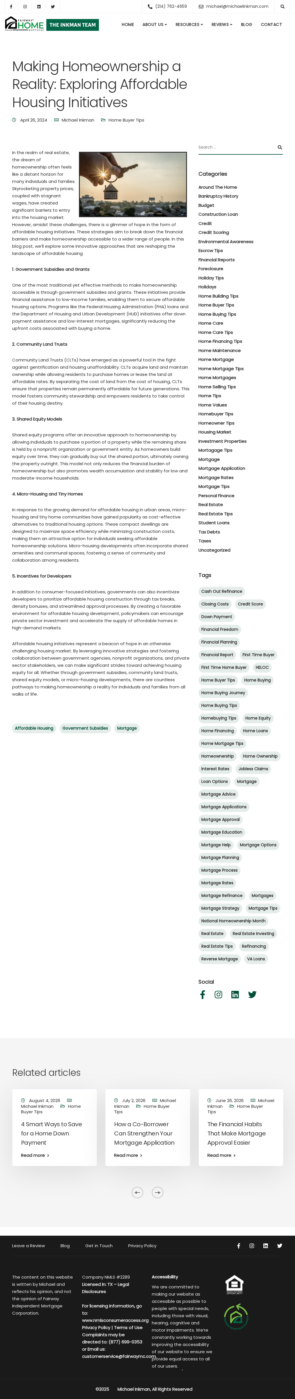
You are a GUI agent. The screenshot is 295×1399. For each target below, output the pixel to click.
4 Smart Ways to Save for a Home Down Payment (51, 1133)
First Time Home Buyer (224, 667)
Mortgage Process (219, 870)
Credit (205, 223)
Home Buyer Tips (126, 120)
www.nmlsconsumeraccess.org (115, 1320)
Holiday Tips (211, 278)
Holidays (207, 287)
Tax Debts (209, 532)
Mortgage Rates (216, 477)
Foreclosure (210, 269)
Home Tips (209, 396)
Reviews (220, 24)
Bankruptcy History (218, 196)
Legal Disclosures (105, 1287)
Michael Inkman (78, 120)
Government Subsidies (85, 728)
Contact (271, 24)
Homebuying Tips (218, 718)
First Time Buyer (259, 655)
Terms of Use (128, 1327)
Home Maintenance (219, 350)
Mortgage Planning (220, 857)
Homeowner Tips (216, 423)
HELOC (262, 667)
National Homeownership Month (233, 921)
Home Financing (217, 731)
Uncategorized (214, 550)
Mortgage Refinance (222, 895)
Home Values (212, 405)
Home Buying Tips (217, 314)
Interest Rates (215, 769)
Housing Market (214, 432)
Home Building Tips (218, 296)
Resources (188, 24)
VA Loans (256, 959)
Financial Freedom (219, 629)
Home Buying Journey (223, 693)
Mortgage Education (221, 832)
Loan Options (214, 781)
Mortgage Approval (220, 819)
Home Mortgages (217, 377)
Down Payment (216, 617)
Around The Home (217, 187)
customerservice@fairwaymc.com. (119, 1356)
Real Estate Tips (215, 514)
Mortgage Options (258, 845)
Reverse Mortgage (219, 959)
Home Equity (258, 718)
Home (128, 24)
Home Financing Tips (220, 341)
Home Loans (255, 731)
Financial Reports (216, 260)
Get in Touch (99, 1246)
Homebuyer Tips (215, 414)
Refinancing (254, 946)
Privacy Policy (142, 1246)
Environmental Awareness (226, 241)
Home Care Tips (215, 332)
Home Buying (257, 680)
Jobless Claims (253, 769)
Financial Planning (219, 642)
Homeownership (217, 756)
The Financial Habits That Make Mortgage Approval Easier (236, 1133)
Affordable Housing (34, 728)
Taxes (204, 541)
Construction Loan (218, 214)
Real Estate (210, 504)
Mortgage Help (216, 845)
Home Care (210, 323)
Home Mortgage (216, 359)
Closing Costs (215, 604)
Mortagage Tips (215, 450)
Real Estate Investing (253, 933)
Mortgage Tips (214, 486)
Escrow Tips (210, 250)
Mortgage (127, 728)
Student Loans (214, 523)
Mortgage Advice (218, 794)
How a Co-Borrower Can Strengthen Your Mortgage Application (144, 1133)
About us (153, 24)
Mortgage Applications (224, 807)
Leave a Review (28, 1246)
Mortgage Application (221, 468)
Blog (246, 24)
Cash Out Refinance (221, 591)
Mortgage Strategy (220, 908)
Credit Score (250, 604)
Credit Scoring (213, 232)
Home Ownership (260, 756)
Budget (206, 205)
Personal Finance (216, 496)
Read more (33, 1155)
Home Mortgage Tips (221, 369)
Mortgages (262, 895)
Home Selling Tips (217, 387)
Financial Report (217, 655)
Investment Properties (222, 441)
